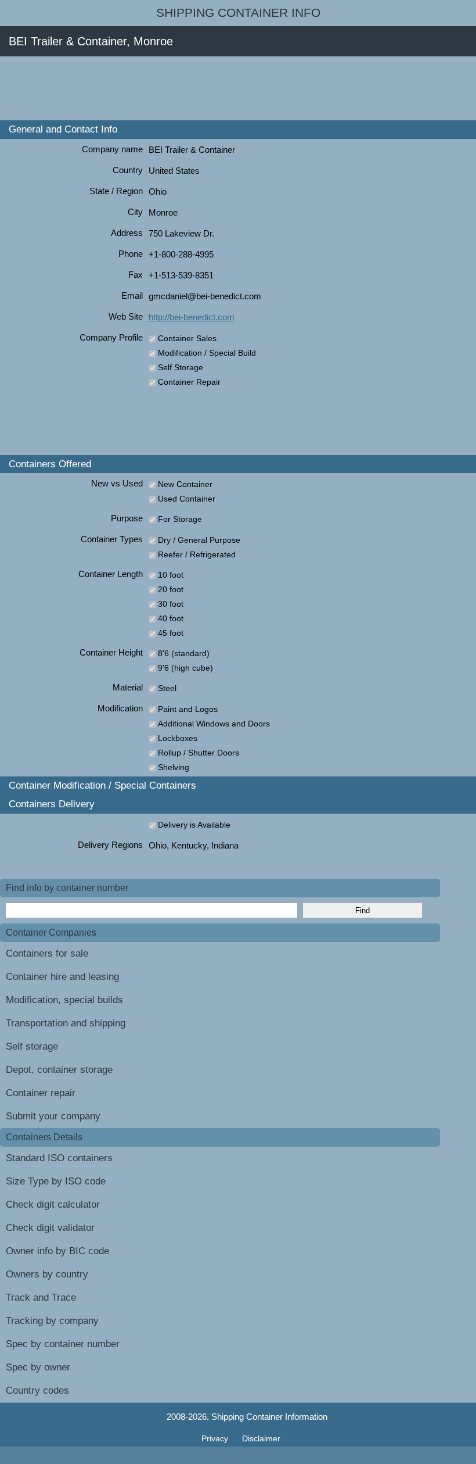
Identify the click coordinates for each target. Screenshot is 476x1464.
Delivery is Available (194, 824)
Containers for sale (47, 953)
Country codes (37, 1390)
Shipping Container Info (238, 13)
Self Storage (180, 367)
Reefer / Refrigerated (197, 554)
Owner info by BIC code (57, 1251)
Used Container (186, 498)
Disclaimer (261, 1438)
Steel (167, 688)
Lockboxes (177, 738)
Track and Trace (41, 1297)
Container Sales (187, 338)
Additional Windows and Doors (214, 723)
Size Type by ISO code (56, 1181)
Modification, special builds (64, 999)
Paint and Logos (188, 709)
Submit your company (53, 1116)
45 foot (170, 633)
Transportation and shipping (65, 1023)
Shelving (173, 767)
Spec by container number (63, 1344)
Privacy (215, 1438)
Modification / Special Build (207, 352)
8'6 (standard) (184, 653)
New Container (185, 484)
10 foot (170, 574)
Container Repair (189, 381)
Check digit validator (50, 1227)
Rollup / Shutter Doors (198, 752)
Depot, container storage (59, 1069)
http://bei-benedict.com (192, 317)
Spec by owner (38, 1367)
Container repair (40, 1092)
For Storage (180, 519)
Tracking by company (52, 1320)
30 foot (170, 603)
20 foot (170, 589)
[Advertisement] (211, 88)
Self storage (32, 1046)
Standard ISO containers (59, 1158)
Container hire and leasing (62, 976)
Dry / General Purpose (199, 540)
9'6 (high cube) (185, 667)
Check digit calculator (53, 1204)
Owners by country (47, 1274)
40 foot (170, 618)
